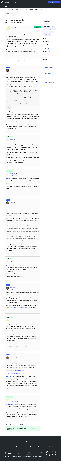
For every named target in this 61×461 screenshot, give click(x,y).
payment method (47, 34)
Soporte (27, 442)
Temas (16, 442)
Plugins (16, 444)
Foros (6, 6)
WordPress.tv (29, 446)
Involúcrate (38, 441)
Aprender (28, 441)
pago (54, 29)
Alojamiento (7, 444)
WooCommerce (19, 9)
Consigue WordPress (54, 2)
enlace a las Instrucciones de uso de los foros (21, 210)
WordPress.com (50, 441)
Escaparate (17, 441)
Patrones (17, 446)
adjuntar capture (47, 21)
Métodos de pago (47, 29)
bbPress (49, 444)
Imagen (7, 342)
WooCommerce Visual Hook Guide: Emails (15, 373)
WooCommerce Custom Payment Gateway (19, 307)
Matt (48, 442)
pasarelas (46, 31)
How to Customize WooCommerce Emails (15, 370)
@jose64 (8, 178)
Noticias (6, 442)
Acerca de (7, 441)
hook (53, 26)
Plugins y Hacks (11, 9)
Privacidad (7, 446)
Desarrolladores (29, 444)
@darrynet (8, 376)
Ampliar (9, 107)
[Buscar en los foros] (17, 13)
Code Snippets (31, 86)
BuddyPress (50, 446)
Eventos (38, 442)
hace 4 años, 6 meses (14, 401)
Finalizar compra (47, 26)
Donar (38, 444)
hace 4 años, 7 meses (15, 28)
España (17, 453)
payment (51, 31)
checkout (46, 23)
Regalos (38, 446)
